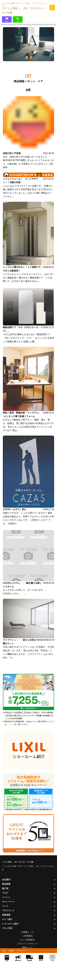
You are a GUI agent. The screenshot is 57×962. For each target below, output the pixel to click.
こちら (11, 724)
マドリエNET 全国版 (8, 3)
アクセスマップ (21, 950)
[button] (26, 57)
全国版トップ (27, 932)
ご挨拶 (3, 950)
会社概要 (11, 950)
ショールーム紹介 (10, 923)
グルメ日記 (7, 928)
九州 (18, 3)
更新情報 (6, 915)
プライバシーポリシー (27, 943)
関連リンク (27, 947)
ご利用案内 (27, 936)
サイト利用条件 (27, 940)
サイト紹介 (7, 919)
